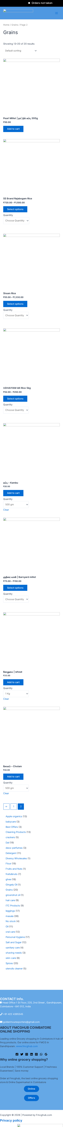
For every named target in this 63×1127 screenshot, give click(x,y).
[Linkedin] (31, 1054)
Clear (6, 509)
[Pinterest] (36, 1054)
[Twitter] (21, 1054)
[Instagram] (26, 1054)
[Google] (46, 1054)
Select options (15, 209)
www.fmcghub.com (27, 1046)
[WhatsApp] (41, 1054)
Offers (31, 1097)
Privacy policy (11, 1120)
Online (31, 1088)
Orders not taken (37, 2)
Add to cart (13, 128)
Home (6, 24)
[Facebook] (17, 1054)
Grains (14, 24)
